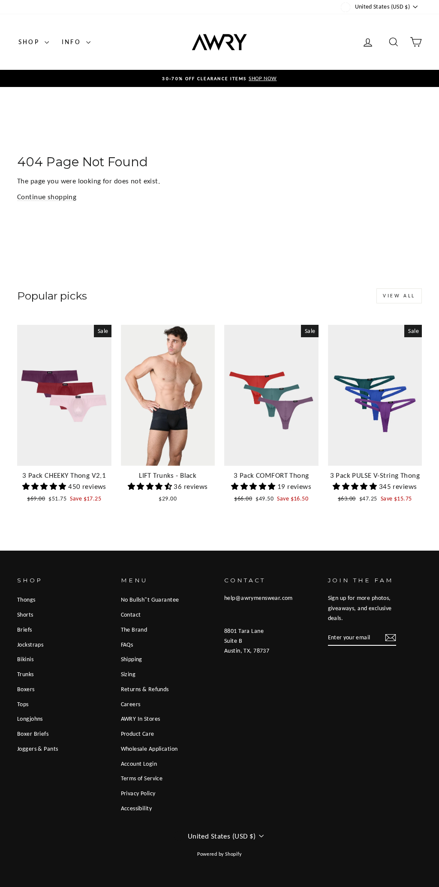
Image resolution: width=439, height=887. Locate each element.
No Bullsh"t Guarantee (150, 599)
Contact (131, 614)
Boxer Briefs (32, 733)
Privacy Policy (138, 793)
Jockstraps (30, 644)
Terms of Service (142, 778)
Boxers (26, 689)
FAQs (127, 644)
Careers (131, 704)
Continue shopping (46, 196)
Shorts (25, 614)
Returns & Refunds (145, 689)
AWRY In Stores (140, 718)
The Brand (134, 629)
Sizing (128, 674)
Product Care (137, 733)
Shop (30, 42)
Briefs (24, 629)
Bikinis (25, 659)
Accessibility (136, 808)
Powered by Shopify (219, 854)
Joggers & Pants (37, 748)
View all (399, 296)
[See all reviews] (45, 486)
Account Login (139, 763)
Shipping (131, 659)
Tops (23, 704)
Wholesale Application (149, 748)
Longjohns (30, 718)
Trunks (25, 674)
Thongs (26, 599)
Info (73, 42)
